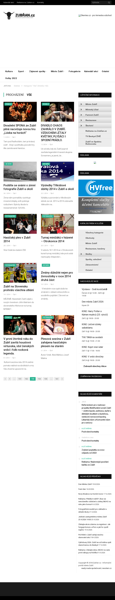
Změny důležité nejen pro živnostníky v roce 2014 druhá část (57, 276)
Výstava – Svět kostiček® (94, 289)
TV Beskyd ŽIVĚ (93, 136)
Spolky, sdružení (93, 259)
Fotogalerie (75, 71)
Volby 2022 (11, 78)
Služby (89, 254)
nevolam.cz (106, 568)
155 (45, 379)
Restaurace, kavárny (95, 249)
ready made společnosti (91, 568)
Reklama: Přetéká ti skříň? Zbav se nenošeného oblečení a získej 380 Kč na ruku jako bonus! (94, 501)
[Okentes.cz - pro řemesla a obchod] (95, 163)
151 (19, 379)
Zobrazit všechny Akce (94, 366)
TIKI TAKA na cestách (92, 337)
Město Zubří (57, 71)
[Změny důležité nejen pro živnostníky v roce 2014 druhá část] (57, 266)
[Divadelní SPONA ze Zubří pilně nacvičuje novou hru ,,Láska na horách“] (20, 112)
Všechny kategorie (94, 232)
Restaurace (91, 120)
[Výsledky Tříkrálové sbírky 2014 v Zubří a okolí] (57, 172)
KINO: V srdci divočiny (93, 356)
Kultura (9, 71)
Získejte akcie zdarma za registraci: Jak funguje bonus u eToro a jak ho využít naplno (94, 527)
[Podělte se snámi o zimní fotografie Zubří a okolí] (20, 172)
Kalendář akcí (9, 3)
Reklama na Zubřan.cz (25, 3)
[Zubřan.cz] (21, 15)
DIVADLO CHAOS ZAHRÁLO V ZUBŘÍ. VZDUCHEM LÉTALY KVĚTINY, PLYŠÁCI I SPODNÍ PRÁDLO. (53, 133)
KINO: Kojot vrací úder (92, 347)
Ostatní (105, 71)
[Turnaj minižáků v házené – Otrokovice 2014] (57, 224)
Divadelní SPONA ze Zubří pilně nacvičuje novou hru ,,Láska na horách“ (20, 129)
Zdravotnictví (92, 265)
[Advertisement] (57, 46)
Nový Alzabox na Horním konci (90, 494)
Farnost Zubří (92, 115)
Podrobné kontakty (90, 432)
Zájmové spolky (37, 71)
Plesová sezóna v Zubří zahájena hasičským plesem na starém (56, 342)
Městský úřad (92, 109)
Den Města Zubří (85, 484)
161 (56, 379)
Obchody (90, 238)
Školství (89, 125)
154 (39, 379)
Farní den (82, 489)
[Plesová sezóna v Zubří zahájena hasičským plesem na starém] (57, 325)
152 (26, 379)
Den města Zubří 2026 (93, 301)
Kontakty (40, 3)
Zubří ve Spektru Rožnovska (93, 143)
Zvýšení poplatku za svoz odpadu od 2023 (93, 451)
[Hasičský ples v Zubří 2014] (20, 224)
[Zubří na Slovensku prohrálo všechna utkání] (20, 273)
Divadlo (8, 104)
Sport (21, 71)
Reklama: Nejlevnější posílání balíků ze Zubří (95, 463)
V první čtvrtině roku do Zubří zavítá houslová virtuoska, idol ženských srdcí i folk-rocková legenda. (19, 346)
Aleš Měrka (87, 428)
